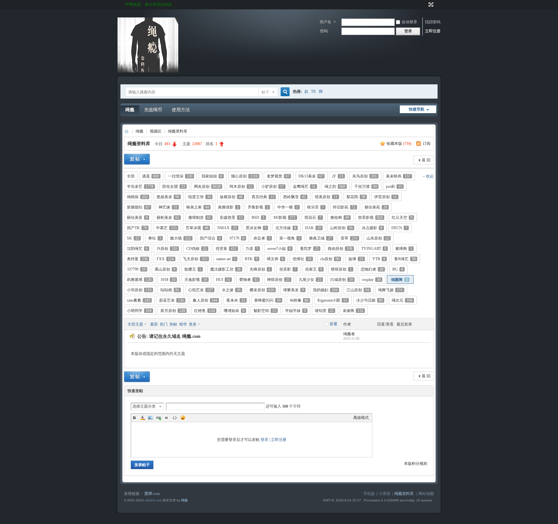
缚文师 (275, 259)
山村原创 (341, 228)
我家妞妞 (212, 176)
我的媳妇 (325, 290)
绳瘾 (129, 109)
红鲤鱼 (204, 310)
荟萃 (349, 238)
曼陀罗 (309, 248)
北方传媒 (285, 228)
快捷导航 (416, 109)
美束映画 (398, 176)
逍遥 (150, 176)
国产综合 (210, 238)
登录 (264, 439)
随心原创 (244, 176)
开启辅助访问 (425, 4)
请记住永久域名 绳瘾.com (175, 336)
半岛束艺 (140, 186)
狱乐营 (315, 207)
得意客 (226, 248)
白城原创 (341, 279)
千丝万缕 (365, 186)
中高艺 (166, 228)
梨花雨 (355, 197)
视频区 (155, 131)
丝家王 (313, 269)
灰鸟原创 (364, 176)
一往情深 (180, 176)
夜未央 (235, 300)
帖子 (265, 92)
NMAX (227, 228)
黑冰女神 (256, 228)
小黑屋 (384, 493)
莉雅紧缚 (139, 279)
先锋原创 (260, 269)
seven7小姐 (279, 248)
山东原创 (378, 238)
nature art (226, 259)
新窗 (333, 324)
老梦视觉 (278, 176)
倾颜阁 (399, 279)
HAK (313, 228)
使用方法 (181, 109)
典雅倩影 (228, 207)
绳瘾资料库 (177, 131)
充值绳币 (153, 109)
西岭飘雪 (294, 197)
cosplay (371, 279)
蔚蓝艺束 (171, 300)
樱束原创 (262, 290)
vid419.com (153, 500)
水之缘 (231, 290)
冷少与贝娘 (369, 300)
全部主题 (135, 324)
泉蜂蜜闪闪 (267, 300)
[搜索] (284, 92)
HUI (223, 279)
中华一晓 (287, 207)
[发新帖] (137, 159)
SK (133, 238)
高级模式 (361, 417)
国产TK (137, 228)
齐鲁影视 (258, 207)
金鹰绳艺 (304, 186)
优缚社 (302, 259)
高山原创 (165, 269)
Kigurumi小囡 (332, 300)
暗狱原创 (341, 269)
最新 (154, 324)
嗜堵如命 (234, 310)
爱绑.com (152, 493)
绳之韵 (335, 186)
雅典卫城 (320, 238)
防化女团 (173, 186)
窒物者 (248, 279)
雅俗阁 (339, 217)
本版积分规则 (415, 463)
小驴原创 (272, 186)
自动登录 (409, 22)
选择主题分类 (144, 406)
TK (313, 91)
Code (174, 417)
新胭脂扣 (138, 207)
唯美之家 (197, 207)
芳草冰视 (197, 228)
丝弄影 (287, 269)
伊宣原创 (385, 197)
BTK (251, 259)
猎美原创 (326, 197)
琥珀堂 (324, 310)
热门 (164, 324)
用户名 (325, 22)
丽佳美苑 (376, 207)
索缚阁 (403, 248)
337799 (136, 269)
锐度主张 (199, 197)
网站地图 (426, 493)
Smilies (183, 417)
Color (142, 417)
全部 (131, 176)
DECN (399, 228)
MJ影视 (284, 217)
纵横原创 (231, 197)
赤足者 (261, 238)
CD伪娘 (196, 248)
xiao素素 (138, 300)
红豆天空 (402, 217)
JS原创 (167, 248)
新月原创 (172, 310)
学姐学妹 (295, 310)
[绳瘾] (148, 71)
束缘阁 (353, 310)
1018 (167, 279)
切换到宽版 (430, 4)
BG (397, 269)
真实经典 (263, 197)
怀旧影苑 (344, 207)
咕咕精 (169, 290)
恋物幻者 (372, 269)
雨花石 (313, 217)
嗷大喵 (180, 238)
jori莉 (394, 186)
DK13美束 (310, 176)
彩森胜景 (231, 217)
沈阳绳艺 (137, 248)
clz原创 (329, 259)
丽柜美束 (168, 217)
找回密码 (432, 22)
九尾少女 (310, 279)
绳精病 (137, 197)
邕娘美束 (168, 197)
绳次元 (402, 300)
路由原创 (340, 248)
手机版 (369, 493)
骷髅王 (192, 269)
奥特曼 (137, 259)
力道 (251, 248)
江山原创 (357, 290)
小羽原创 (139, 290)
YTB (378, 259)
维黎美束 (293, 290)
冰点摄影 (372, 228)
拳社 (154, 238)
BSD (258, 217)
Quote (166, 417)
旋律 (355, 259)
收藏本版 (399, 143)
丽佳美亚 (137, 217)
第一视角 (289, 238)
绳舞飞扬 (390, 290)
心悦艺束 (200, 290)
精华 (183, 324)
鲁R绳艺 (405, 259)
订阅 (426, 143)
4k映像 (299, 300)
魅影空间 (264, 310)
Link (158, 417)
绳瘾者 (349, 334)
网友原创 (207, 186)
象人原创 (205, 300)
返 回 (426, 160)
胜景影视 (370, 217)
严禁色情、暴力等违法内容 (148, 4)
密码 (324, 31)
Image (150, 417)
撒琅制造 (199, 217)
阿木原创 (241, 186)
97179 (237, 238)
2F (337, 176)
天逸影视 (195, 279)
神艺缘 (168, 207)
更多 (193, 324)
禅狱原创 (278, 279)
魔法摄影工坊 (225, 269)
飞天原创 (195, 259)
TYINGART (373, 248)
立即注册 (432, 31)
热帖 (173, 324)
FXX (165, 259)
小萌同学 (139, 310)
